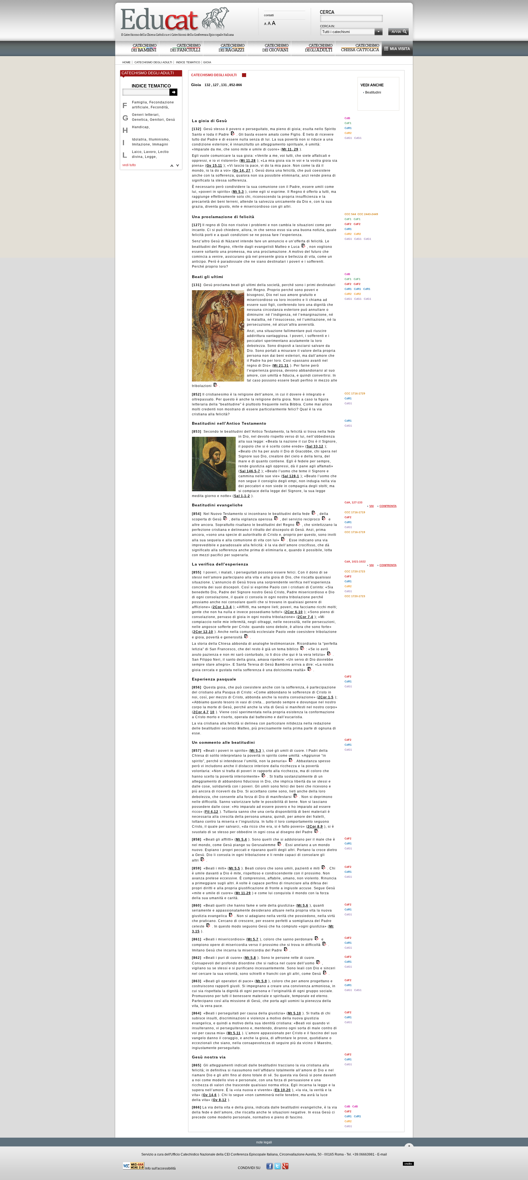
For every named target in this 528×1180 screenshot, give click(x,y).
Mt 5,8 (250, 958)
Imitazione (141, 144)
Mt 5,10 (294, 1013)
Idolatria (139, 139)
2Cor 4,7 (201, 712)
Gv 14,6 (210, 1095)
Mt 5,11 (234, 1033)
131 (224, 85)
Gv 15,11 (214, 166)
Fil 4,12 (211, 812)
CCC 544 (350, 214)
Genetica (140, 120)
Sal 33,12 (315, 446)
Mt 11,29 (243, 893)
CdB (347, 118)
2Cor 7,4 (305, 617)
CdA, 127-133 (353, 502)
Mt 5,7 (253, 939)
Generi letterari (145, 115)
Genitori (157, 120)
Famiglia (139, 102)
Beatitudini (373, 92)
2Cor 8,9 (315, 826)
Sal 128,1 (290, 476)
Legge (150, 157)
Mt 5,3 (238, 192)
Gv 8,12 (220, 1100)
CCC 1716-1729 (355, 393)
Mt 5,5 (234, 868)
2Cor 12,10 (203, 632)
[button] (351, 31)
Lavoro (150, 152)
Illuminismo (159, 139)
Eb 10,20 (283, 1090)
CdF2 (348, 224)
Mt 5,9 (261, 981)
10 (212, 712)
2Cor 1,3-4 (222, 607)
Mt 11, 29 (290, 149)
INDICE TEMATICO (188, 62)
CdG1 (349, 137)
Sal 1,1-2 (242, 496)
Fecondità (159, 107)
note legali (264, 1142)
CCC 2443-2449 (368, 214)
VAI (371, 505)
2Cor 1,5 (326, 697)
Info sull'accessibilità (160, 1168)
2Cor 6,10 (294, 612)
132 (207, 85)
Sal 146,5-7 (250, 471)
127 (216, 85)
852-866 (235, 85)
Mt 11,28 (248, 161)
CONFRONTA (388, 505)
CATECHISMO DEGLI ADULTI (153, 62)
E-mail (382, 1154)
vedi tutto (129, 165)
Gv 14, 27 (242, 170)
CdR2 (348, 133)
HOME (126, 62)
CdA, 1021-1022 (355, 561)
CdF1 (348, 123)
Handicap (140, 127)
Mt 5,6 (302, 905)
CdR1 (348, 128)
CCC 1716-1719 (355, 512)
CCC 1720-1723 (355, 571)
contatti (269, 15)
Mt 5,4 (241, 839)
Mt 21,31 (281, 365)
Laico (137, 152)
